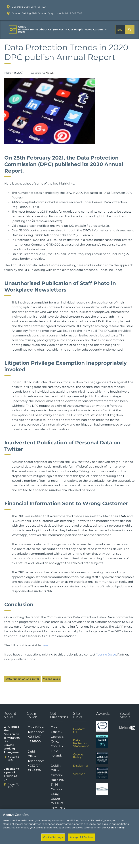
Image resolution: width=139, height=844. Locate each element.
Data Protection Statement (81, 743)
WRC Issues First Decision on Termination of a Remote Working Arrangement (12, 739)
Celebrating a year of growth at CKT (11, 774)
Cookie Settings (53, 837)
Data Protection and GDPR (22, 678)
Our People (75, 29)
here (44, 645)
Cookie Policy (78, 756)
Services (58, 29)
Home (34, 29)
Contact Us (79, 730)
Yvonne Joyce (106, 654)
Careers (98, 29)
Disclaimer (80, 765)
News (88, 29)
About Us (45, 29)
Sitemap (79, 774)
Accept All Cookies (81, 837)
